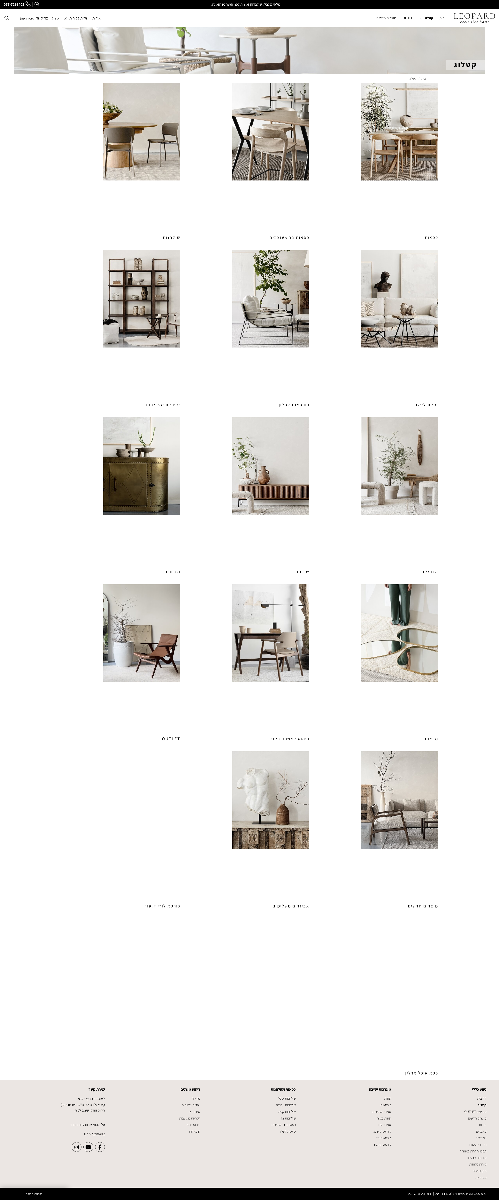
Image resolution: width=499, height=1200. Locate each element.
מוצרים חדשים (477, 1118)
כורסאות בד (383, 1138)
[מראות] (378, 663)
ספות (387, 1098)
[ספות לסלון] (378, 329)
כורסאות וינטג (382, 1131)
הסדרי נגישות (478, 1144)
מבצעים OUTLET (475, 1111)
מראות (196, 1098)
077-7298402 (14, 4)
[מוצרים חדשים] (378, 830)
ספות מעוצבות (381, 1111)
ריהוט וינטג (193, 1124)
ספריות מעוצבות (189, 1118)
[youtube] (88, 1147)
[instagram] (76, 1147)
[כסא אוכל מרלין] (378, 997)
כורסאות (385, 1105)
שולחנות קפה (287, 1111)
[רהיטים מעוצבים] (474, 18)
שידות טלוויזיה (191, 1105)
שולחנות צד (288, 1118)
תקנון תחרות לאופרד (473, 1151)
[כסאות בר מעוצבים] (249, 162)
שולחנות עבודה (286, 1105)
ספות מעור (384, 1118)
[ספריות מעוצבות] (120, 329)
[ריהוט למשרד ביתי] (249, 663)
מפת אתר (480, 1177)
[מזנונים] (120, 496)
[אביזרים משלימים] (249, 830)
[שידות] (249, 496)
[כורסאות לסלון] (249, 329)
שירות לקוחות (70, 18)
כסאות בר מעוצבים (284, 1124)
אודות (96, 18)
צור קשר (34, 18)
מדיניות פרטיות (477, 1157)
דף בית (482, 1098)
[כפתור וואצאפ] (37, 4)
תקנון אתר (480, 1171)
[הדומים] (378, 496)
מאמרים (481, 1131)
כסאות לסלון (288, 1131)
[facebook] (100, 1147)
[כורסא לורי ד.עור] (120, 830)
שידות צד (194, 1111)
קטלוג (482, 1105)
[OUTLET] (120, 663)
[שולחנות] (120, 162)
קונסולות (194, 1131)
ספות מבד (384, 1124)
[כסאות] (378, 162)
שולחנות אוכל (287, 1098)
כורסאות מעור (382, 1144)
